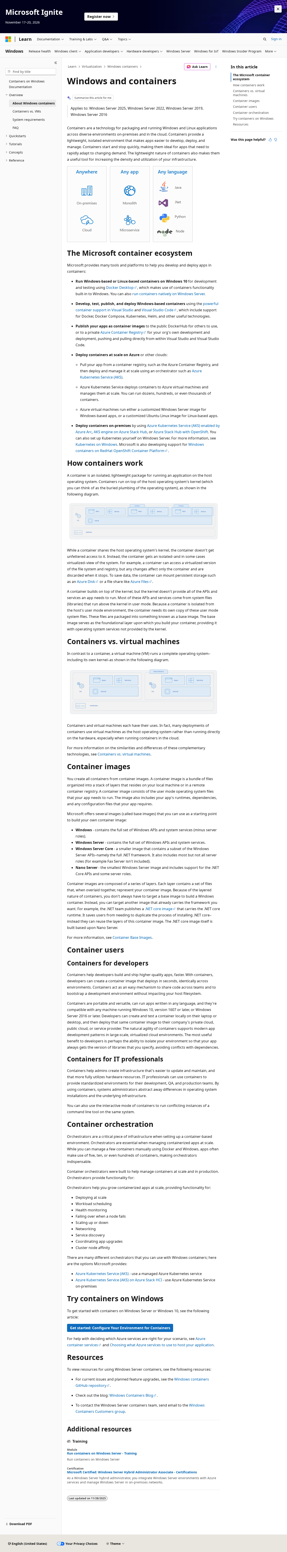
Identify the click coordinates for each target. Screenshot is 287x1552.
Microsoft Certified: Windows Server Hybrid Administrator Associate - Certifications (132, 1472)
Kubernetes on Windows (96, 444)
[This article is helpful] (270, 139)
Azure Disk (86, 581)
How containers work (248, 85)
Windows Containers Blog (131, 1395)
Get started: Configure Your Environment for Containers (120, 1327)
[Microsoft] (8, 39)
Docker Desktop (120, 287)
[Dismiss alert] (278, 9)
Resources (240, 124)
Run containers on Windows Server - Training (102, 1453)
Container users (245, 106)
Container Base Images (132, 937)
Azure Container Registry (121, 332)
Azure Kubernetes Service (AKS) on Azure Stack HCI (119, 1279)
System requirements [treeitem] (29, 119)
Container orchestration (251, 112)
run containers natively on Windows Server (168, 293)
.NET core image (158, 908)
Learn (72, 66)
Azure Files (139, 581)
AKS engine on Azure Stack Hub (120, 431)
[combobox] (30, 71)
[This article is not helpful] (275, 139)
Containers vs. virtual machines (124, 754)
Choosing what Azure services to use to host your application (162, 1344)
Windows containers (122, 66)
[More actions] (216, 66)
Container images (246, 101)
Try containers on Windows (253, 118)
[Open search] (264, 39)
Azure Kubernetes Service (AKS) (102, 1273)
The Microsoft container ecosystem (251, 77)
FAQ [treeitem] (16, 128)
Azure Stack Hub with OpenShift (181, 431)
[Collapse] (56, 62)
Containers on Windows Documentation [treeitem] (27, 84)
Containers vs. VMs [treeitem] (27, 111)
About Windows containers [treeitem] (34, 103)
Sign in (276, 39)
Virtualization (92, 66)
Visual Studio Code (157, 309)
